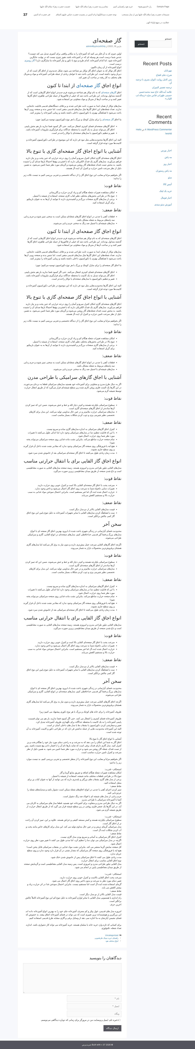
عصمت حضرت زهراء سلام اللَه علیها (55, 6)
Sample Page (163, 6)
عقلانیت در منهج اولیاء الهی (157, 22)
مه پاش (168, 157)
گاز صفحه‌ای (88, 85)
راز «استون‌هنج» (144, 6)
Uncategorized (111, 935)
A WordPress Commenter (158, 129)
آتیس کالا (167, 184)
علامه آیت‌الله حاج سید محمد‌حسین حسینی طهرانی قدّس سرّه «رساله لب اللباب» (154, 95)
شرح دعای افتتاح (164, 75)
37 (25, 15)
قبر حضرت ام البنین (42, 14)
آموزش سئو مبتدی (163, 204)
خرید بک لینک (165, 191)
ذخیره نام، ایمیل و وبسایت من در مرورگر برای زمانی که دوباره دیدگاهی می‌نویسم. (80, 1020)
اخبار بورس (166, 150)
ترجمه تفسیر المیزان (162, 87)
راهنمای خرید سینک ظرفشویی (106, 938)
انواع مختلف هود (112, 941)
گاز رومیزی (29, 60)
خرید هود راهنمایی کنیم (123, 6)
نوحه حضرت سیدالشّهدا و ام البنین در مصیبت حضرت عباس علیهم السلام (86, 14)
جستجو (168, 38)
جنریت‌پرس (86, 1044)
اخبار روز (167, 164)
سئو (170, 177)
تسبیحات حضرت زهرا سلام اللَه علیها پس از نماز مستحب (145, 14)
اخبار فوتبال (166, 197)
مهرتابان (168, 70)
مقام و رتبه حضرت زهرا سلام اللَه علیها (92, 6)
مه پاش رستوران (164, 170)
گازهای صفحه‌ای (108, 92)
